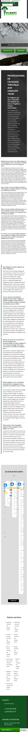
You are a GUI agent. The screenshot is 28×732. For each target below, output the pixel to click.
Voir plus (13, 600)
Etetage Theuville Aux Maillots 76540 (16, 650)
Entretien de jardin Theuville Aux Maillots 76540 (8, 639)
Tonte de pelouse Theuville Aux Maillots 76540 (16, 676)
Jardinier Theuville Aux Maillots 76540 (16, 638)
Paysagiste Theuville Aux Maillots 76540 (8, 626)
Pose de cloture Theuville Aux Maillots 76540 (8, 651)
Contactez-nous (7, 50)
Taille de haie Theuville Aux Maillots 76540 (18, 664)
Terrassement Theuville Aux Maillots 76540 (9, 686)
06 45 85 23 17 (16, 1)
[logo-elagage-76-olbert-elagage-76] (9, 11)
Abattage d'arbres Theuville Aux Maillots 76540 (8, 676)
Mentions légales (22, 730)
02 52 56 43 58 (6, 1)
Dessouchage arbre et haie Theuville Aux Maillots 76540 (9, 663)
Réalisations (21, 50)
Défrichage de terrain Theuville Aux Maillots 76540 (17, 627)
